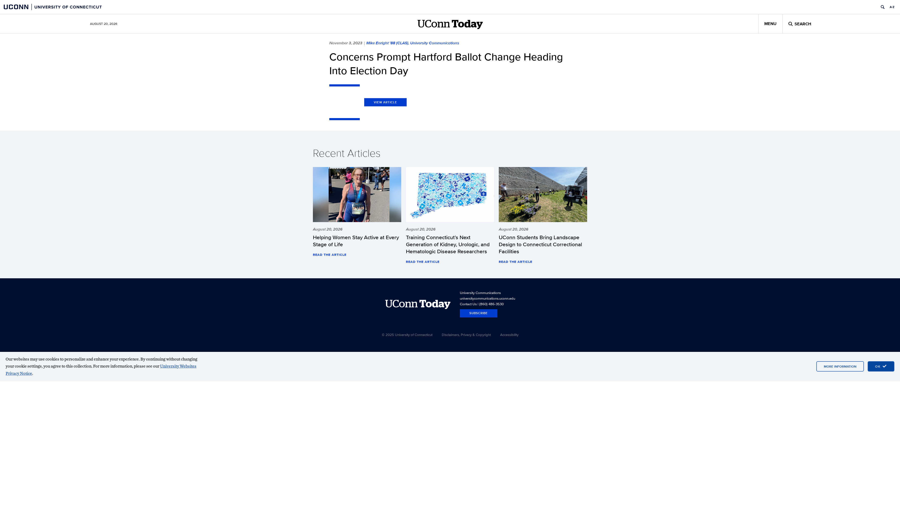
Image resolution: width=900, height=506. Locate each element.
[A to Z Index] (892, 7)
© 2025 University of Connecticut (407, 334)
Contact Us (468, 303)
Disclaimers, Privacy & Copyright (466, 334)
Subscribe (478, 313)
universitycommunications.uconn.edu (487, 298)
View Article (385, 102)
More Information (840, 366)
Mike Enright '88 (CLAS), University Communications (412, 43)
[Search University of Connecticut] (882, 7)
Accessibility (509, 334)
